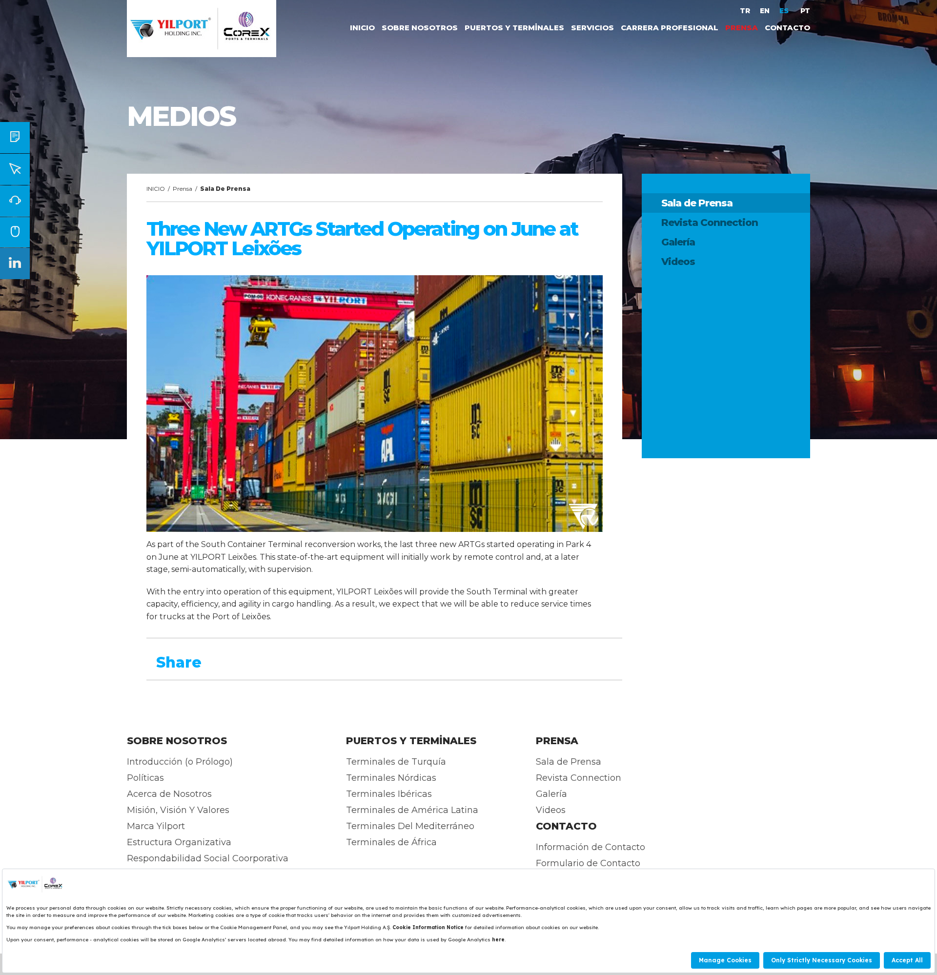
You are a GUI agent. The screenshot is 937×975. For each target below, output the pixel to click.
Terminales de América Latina (412, 810)
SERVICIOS (592, 27)
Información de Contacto (590, 847)
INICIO (362, 27)
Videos (678, 261)
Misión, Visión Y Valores (178, 810)
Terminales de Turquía (396, 761)
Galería (678, 242)
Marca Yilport (156, 826)
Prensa (182, 188)
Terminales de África (391, 842)
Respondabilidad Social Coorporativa (207, 858)
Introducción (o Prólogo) (180, 761)
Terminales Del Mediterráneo (410, 826)
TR (745, 10)
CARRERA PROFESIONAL (669, 27)
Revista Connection (709, 222)
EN (765, 10)
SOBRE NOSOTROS (420, 27)
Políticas (145, 777)
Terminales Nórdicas (391, 777)
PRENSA (741, 27)
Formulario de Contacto (588, 863)
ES (785, 10)
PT (805, 10)
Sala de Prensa (697, 203)
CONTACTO (787, 27)
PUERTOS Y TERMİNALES (514, 27)
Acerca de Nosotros (169, 794)
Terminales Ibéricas (389, 794)
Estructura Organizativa (179, 842)
